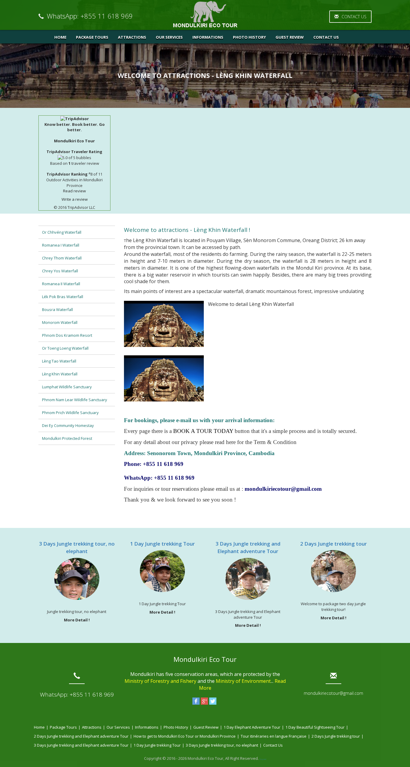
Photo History (249, 37)
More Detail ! (77, 620)
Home (60, 37)
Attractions (132, 37)
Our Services (169, 37)
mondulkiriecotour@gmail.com (333, 693)
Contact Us (354, 16)
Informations (207, 37)
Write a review (75, 199)
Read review (74, 191)
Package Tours (92, 37)
